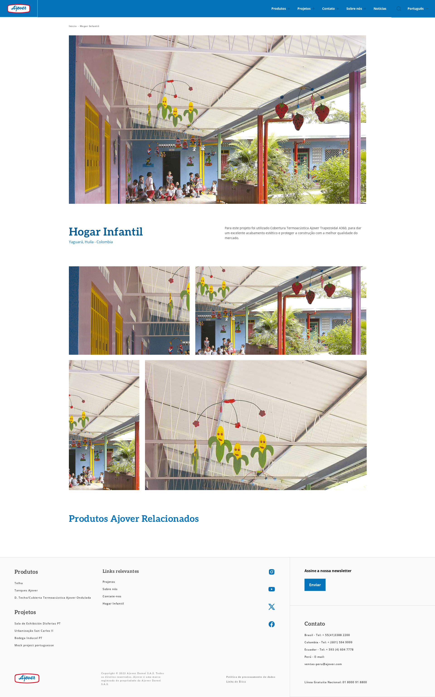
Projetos (109, 582)
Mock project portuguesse (34, 645)
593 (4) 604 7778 (341, 649)
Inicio (73, 26)
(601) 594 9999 (341, 642)
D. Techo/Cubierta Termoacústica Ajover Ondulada (52, 598)
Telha (18, 583)
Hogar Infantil (113, 603)
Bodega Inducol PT (28, 638)
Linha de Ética (236, 681)
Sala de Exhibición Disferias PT (37, 623)
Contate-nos (112, 596)
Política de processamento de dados (250, 677)
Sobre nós (110, 589)
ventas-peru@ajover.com (323, 664)
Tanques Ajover (26, 590)
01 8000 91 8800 (355, 682)
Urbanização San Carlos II (34, 631)
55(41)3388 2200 (337, 635)
